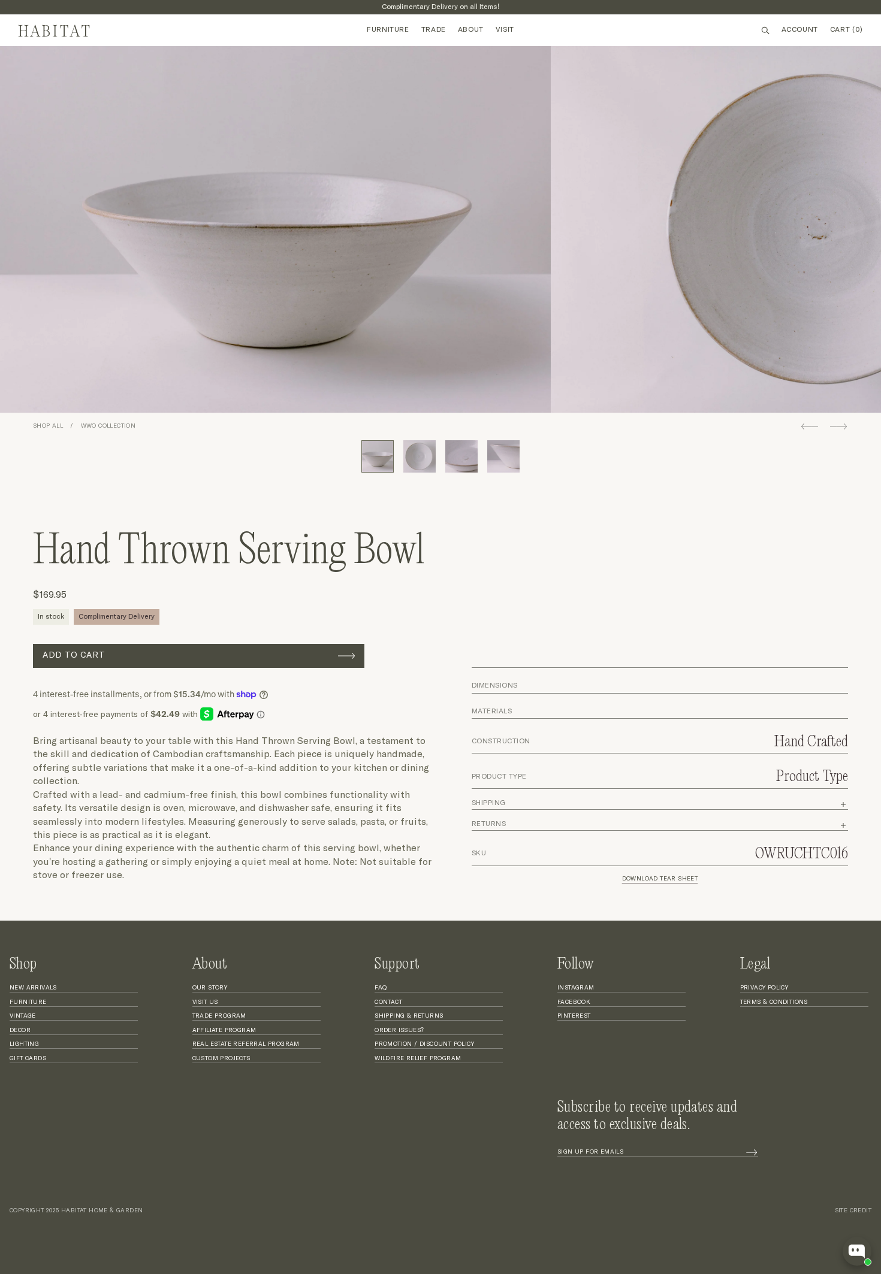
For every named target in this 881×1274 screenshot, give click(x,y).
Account (800, 30)
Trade (433, 30)
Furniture (388, 30)
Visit (505, 30)
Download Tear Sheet (660, 879)
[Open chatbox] (857, 1251)
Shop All (48, 426)
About (471, 30)
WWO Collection (108, 426)
